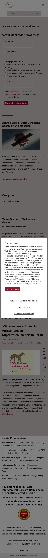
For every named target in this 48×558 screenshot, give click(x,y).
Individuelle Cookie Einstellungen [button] (23, 301)
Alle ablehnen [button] (24, 307)
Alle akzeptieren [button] (13, 289)
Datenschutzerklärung (24, 314)
